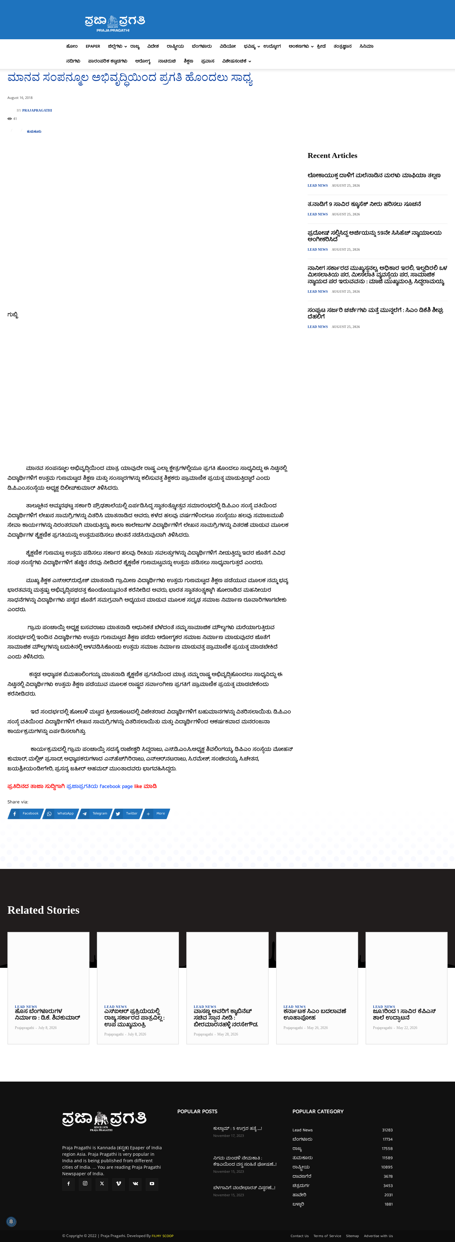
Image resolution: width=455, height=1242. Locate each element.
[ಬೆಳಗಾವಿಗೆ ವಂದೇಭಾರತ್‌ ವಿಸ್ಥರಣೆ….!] (192, 1196)
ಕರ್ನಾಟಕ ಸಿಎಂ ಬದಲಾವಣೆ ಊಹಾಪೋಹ (315, 1015)
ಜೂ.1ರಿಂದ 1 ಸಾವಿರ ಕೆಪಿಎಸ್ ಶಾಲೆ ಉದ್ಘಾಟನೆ (404, 1015)
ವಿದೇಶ (153, 46)
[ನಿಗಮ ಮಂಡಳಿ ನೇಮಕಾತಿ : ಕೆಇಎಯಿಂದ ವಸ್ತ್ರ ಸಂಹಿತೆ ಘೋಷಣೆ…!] (192, 1166)
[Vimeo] (118, 1184)
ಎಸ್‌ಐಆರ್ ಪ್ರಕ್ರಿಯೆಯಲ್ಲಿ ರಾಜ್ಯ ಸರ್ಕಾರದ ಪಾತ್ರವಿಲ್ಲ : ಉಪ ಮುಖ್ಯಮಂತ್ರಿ (134, 1018)
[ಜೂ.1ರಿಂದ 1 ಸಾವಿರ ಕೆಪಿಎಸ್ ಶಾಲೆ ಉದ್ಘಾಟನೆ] (406, 965)
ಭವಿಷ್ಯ (249, 46)
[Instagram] (85, 1184)
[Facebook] (68, 1184)
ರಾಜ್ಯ (134, 46)
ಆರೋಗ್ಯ (142, 61)
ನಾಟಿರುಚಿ (167, 61)
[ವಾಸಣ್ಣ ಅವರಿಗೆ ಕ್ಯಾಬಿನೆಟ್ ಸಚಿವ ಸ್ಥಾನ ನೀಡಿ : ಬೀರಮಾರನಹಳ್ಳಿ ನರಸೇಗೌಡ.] (227, 965)
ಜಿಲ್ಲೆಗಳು (115, 46)
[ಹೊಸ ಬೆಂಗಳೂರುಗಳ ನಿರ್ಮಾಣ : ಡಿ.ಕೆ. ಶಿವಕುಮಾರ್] (48, 965)
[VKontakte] (135, 1184)
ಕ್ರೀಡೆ (321, 46)
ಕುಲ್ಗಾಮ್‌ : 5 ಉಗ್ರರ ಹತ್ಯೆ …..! (237, 1129)
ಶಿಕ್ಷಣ (188, 61)
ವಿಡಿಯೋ (228, 46)
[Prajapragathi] (12, 110)
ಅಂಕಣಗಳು (299, 46)
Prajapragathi (37, 110)
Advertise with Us (378, 1236)
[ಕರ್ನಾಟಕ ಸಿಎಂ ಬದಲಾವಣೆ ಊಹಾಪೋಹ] (317, 965)
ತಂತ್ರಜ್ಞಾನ (343, 46)
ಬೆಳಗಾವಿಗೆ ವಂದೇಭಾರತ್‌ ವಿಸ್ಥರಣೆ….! (244, 1188)
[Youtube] (152, 1184)
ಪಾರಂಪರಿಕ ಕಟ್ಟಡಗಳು (107, 61)
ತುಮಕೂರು (34, 131)
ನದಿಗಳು (73, 61)
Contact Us (300, 1236)
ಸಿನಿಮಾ (367, 46)
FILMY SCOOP (163, 1236)
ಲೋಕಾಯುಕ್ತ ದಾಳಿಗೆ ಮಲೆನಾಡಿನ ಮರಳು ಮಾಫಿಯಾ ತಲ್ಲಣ (374, 176)
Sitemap (352, 1236)
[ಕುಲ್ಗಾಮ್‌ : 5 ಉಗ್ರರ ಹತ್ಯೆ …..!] (192, 1136)
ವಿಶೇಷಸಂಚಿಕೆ (234, 61)
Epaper (93, 46)
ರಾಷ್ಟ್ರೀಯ (175, 46)
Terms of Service (327, 1236)
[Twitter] (102, 1184)
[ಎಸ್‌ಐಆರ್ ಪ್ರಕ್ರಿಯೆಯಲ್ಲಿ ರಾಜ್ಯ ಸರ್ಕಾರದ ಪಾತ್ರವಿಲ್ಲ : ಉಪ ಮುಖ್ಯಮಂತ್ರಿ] (138, 965)
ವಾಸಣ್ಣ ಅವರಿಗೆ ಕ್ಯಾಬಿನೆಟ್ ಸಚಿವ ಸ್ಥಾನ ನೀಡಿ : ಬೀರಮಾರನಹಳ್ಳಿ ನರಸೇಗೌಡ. (226, 1018)
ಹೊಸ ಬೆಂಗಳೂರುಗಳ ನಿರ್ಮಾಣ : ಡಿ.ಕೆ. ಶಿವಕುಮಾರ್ (47, 1015)
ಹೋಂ (72, 46)
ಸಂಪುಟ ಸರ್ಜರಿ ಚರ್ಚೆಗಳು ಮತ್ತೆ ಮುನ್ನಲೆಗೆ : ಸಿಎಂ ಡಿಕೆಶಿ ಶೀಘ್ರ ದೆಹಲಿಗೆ (375, 314)
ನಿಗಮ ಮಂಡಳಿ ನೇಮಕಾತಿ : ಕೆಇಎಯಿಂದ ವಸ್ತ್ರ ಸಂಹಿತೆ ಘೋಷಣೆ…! (244, 1161)
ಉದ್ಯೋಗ (272, 46)
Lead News (318, 185)
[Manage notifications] (11, 1222)
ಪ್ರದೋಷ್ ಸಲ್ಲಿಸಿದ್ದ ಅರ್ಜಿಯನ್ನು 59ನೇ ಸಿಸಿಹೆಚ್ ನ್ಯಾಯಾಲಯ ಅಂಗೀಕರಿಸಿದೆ (375, 237)
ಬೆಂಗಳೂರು (202, 46)
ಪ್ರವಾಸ (207, 61)
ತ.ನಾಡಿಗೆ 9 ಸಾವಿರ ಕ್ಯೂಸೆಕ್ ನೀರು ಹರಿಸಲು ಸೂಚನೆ (364, 205)
